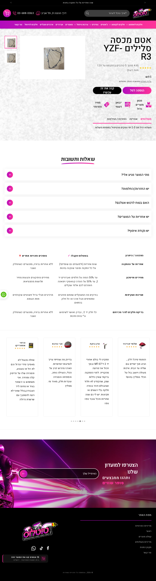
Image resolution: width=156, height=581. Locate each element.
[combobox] (107, 13)
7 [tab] (71, 421)
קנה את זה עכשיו (107, 90)
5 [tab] (75, 421)
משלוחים (146, 119)
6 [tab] (73, 421)
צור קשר (147, 552)
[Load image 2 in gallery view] (11, 57)
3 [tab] (80, 421)
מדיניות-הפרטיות (143, 525)
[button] (7, 13)
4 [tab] (78, 421)
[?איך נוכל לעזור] (87, 13)
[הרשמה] (23, 474)
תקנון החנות (145, 547)
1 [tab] (84, 421)
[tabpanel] (133, 377)
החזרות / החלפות (116, 119)
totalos (82, 572)
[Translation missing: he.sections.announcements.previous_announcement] (145, 3)
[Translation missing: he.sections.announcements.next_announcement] (11, 3)
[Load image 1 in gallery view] (11, 42)
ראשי (148, 531)
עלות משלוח (146, 81)
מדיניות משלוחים (143, 542)
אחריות (133, 119)
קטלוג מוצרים (145, 536)
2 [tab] (82, 421)
